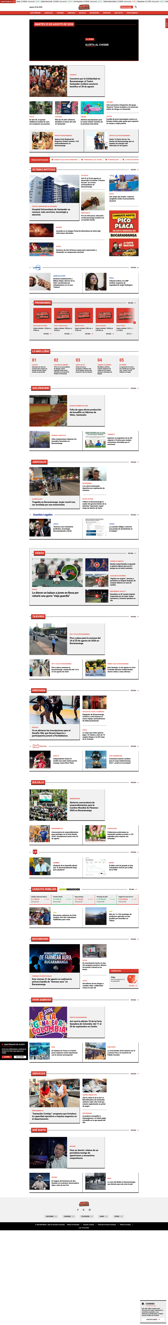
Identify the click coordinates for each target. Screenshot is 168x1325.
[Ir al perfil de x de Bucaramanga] (83, 1210)
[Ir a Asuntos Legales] (43, 514)
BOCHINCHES (94, 13)
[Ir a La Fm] (36, 267)
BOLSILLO (82, 13)
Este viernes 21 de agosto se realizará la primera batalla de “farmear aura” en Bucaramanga (52, 982)
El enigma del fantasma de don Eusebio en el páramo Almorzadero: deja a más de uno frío (65, 1183)
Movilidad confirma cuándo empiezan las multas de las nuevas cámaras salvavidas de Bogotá (105, 370)
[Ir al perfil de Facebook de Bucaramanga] (77, 1210)
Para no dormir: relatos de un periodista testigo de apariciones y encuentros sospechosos (84, 1154)
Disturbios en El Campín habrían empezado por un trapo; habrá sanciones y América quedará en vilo (122, 597)
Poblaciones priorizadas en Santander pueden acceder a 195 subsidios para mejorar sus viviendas (120, 835)
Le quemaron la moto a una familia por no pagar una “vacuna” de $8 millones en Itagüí (127, 369)
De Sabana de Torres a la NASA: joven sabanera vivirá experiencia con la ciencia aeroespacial (65, 1053)
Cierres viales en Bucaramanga (66, 160)
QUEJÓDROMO (35, 13)
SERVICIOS (107, 13)
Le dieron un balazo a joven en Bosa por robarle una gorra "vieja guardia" (55, 594)
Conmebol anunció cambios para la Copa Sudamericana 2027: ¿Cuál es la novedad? (120, 761)
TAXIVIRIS (60, 13)
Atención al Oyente (88, 1224)
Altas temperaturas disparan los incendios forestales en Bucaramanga (64, 441)
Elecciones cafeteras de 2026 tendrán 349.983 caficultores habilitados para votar (64, 917)
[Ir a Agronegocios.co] (69, 889)
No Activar (20, 1057)
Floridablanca (113, 160)
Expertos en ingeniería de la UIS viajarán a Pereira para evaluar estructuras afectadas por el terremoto (119, 441)
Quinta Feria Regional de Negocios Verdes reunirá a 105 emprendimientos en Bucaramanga (67, 142)
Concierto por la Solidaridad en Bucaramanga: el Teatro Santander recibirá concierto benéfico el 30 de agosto (85, 82)
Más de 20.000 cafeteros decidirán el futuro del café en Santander (65, 122)
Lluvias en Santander (133, 160)
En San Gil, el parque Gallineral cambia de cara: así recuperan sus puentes (39, 122)
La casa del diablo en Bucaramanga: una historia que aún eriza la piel (121, 1183)
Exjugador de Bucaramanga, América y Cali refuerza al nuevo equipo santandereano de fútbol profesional (94, 717)
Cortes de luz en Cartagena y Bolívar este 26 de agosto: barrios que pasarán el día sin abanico (84, 369)
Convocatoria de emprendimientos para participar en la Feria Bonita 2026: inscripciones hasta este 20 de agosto (65, 835)
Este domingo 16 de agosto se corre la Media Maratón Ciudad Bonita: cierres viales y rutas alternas (121, 669)
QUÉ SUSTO (118, 13)
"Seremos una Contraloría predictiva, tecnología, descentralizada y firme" (63, 529)
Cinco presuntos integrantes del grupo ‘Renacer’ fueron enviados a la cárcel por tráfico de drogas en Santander (122, 107)
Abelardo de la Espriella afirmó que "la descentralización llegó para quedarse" (65, 867)
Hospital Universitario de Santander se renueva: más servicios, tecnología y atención (51, 212)
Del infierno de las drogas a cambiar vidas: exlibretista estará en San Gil (93, 985)
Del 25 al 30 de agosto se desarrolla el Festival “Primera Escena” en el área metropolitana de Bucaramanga (93, 182)
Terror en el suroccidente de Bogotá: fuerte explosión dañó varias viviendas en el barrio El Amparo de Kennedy (62, 370)
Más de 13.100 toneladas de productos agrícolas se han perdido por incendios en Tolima (120, 917)
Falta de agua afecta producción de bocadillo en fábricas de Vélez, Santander (85, 412)
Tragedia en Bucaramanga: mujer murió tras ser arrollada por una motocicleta (53, 503)
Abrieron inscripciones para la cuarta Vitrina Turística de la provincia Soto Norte (92, 122)
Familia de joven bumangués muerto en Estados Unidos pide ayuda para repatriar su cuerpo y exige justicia (122, 121)
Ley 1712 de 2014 (84, 1228)
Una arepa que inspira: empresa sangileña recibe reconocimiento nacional (121, 199)
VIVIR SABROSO (132, 13)
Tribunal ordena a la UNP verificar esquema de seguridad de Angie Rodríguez (121, 283)
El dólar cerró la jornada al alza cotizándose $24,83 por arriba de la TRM (121, 867)
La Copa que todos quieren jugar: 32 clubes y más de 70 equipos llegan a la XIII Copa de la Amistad (94, 736)
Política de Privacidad (73, 1224)
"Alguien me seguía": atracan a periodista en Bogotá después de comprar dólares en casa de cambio (123, 582)
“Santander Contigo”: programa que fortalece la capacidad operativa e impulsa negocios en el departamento (54, 1116)
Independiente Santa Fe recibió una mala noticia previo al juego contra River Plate (65, 761)
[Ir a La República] (35, 852)
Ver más (133, 170)
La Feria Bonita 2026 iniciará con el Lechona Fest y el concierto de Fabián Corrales (121, 1053)
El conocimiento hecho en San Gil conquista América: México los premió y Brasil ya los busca (94, 966)
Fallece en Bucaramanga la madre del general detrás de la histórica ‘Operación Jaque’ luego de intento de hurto (94, 505)
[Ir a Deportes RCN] (39, 746)
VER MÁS (46, 334)
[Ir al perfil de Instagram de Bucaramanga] (90, 1210)
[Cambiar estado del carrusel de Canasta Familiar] (14, 1)
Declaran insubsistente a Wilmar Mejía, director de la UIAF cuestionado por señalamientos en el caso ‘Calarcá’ (64, 283)
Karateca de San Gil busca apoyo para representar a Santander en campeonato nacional (76, 251)
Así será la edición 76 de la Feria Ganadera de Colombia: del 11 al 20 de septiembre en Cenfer (86, 1024)
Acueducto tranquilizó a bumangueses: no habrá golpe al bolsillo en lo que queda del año (94, 1119)
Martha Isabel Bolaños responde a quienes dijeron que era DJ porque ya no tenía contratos (122, 566)
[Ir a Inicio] (84, 7)
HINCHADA (71, 13)
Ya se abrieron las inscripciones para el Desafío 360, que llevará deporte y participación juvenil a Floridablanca (51, 733)
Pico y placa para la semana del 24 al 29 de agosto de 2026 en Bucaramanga (85, 641)
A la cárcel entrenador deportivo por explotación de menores (94, 488)
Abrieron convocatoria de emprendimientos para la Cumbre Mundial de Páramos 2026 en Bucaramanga (84, 806)
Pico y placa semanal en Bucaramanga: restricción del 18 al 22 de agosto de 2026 (65, 669)
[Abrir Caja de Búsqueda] (136, 7)
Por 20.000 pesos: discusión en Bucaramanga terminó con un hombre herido (92, 218)
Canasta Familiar (6, 1)
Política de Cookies (153, 1315)
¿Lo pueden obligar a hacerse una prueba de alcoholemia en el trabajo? (120, 529)
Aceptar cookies (151, 1319)
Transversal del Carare (93, 160)
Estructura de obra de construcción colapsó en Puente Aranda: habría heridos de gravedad (39, 369)
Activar (6, 1057)
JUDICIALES (48, 13)
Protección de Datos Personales (107, 1224)
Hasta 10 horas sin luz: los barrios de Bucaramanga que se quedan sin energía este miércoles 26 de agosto (121, 142)
